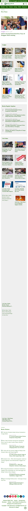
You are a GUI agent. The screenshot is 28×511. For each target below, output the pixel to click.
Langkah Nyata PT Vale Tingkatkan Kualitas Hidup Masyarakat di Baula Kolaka (15, 116)
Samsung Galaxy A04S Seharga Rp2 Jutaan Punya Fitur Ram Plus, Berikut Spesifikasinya (20, 97)
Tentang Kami (22, 500)
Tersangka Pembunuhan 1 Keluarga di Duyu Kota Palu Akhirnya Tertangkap (15, 126)
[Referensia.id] (9, 4)
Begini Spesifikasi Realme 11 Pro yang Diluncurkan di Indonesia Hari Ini (19, 70)
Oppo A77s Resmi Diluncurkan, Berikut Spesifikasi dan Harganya (7, 97)
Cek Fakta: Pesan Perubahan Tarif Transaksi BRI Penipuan (7, 190)
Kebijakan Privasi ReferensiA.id (14, 503)
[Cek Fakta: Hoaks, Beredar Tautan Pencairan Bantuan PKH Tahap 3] (7, 248)
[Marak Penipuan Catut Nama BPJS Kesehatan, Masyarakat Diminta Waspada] (7, 158)
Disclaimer (4, 502)
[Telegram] (23, 496)
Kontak (15, 500)
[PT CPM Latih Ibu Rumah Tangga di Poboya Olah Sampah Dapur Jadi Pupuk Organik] (14, 451)
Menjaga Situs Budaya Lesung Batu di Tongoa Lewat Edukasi (15, 131)
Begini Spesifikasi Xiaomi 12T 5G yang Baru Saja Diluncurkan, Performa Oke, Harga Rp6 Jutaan (7, 83)
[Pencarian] (26, 4)
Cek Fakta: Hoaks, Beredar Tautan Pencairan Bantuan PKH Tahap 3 (7, 305)
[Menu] (2, 4)
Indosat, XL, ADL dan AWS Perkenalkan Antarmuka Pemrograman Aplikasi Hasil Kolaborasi (7, 70)
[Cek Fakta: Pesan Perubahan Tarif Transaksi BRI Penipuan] (7, 184)
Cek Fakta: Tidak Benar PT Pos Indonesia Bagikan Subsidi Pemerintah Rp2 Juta (20, 203)
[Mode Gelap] (24, 4)
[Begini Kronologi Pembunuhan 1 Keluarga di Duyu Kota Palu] (14, 479)
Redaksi (9, 502)
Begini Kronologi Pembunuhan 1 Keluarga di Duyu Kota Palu (16, 483)
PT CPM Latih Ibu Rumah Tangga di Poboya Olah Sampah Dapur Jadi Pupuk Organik (17, 455)
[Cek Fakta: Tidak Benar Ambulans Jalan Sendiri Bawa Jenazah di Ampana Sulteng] (7, 171)
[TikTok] (21, 496)
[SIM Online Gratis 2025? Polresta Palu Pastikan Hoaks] (20, 145)
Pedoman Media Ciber (8, 500)
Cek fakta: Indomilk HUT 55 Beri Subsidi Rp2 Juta (19, 190)
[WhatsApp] (18, 496)
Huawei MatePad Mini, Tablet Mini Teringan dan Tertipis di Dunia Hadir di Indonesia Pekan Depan (7, 57)
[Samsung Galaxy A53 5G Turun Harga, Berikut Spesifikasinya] (20, 77)
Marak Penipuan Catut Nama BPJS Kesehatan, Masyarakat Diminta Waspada (7, 164)
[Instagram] (13, 496)
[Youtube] (15, 496)
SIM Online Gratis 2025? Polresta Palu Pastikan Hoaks (20, 150)
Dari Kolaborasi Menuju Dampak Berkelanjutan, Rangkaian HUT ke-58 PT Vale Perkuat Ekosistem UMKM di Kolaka (15, 121)
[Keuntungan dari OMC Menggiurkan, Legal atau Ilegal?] (7, 145)
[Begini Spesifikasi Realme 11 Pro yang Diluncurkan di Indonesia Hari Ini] (20, 64)
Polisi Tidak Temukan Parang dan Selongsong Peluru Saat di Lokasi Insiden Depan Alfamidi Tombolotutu (17, 447)
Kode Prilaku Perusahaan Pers (19, 502)
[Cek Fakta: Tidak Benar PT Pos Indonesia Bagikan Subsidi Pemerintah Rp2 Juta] (20, 198)
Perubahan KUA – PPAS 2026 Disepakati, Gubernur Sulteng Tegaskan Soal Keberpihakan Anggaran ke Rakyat (18, 465)
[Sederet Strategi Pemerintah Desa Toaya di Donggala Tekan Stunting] (14, 23)
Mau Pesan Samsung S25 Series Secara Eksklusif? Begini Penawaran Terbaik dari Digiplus (20, 57)
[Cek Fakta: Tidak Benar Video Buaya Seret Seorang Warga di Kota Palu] (7, 363)
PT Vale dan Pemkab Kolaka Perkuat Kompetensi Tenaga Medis (13, 110)
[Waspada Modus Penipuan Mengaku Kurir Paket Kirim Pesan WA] (20, 158)
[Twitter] (7, 496)
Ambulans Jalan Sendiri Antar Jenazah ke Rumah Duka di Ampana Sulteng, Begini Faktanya (20, 177)
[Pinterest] (10, 496)
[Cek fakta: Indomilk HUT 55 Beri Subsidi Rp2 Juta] (20, 184)
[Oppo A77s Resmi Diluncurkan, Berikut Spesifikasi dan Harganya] (7, 91)
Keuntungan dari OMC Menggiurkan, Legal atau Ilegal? (7, 150)
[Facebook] (5, 496)
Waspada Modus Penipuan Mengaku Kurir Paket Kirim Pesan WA (19, 164)
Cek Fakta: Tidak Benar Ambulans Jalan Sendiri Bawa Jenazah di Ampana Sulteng (7, 177)
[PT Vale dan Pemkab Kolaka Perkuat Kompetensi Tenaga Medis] (14, 433)
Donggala (3, 31)
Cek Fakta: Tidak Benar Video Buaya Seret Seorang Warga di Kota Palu (7, 420)
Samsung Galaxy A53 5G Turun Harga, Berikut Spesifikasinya (20, 83)
